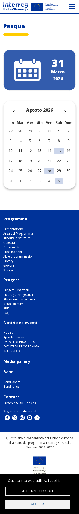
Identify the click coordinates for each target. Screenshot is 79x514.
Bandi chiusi (11, 386)
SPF (6, 308)
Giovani (8, 265)
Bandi (8, 371)
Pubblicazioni (12, 252)
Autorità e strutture (17, 238)
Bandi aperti (11, 382)
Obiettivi (9, 243)
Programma (15, 219)
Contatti (11, 396)
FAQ (6, 313)
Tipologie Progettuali (18, 294)
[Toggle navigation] (72, 6)
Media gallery (16, 361)
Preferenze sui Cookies (19, 403)
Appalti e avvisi (13, 337)
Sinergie (8, 270)
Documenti (11, 247)
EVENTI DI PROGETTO (19, 342)
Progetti (11, 279)
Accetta (37, 504)
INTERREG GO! (13, 351)
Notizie (8, 332)
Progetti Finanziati (16, 290)
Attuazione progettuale (19, 299)
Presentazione (13, 229)
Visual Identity (13, 304)
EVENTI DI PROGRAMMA (21, 346)
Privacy (8, 261)
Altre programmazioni (18, 256)
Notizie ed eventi (20, 322)
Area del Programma (18, 233)
